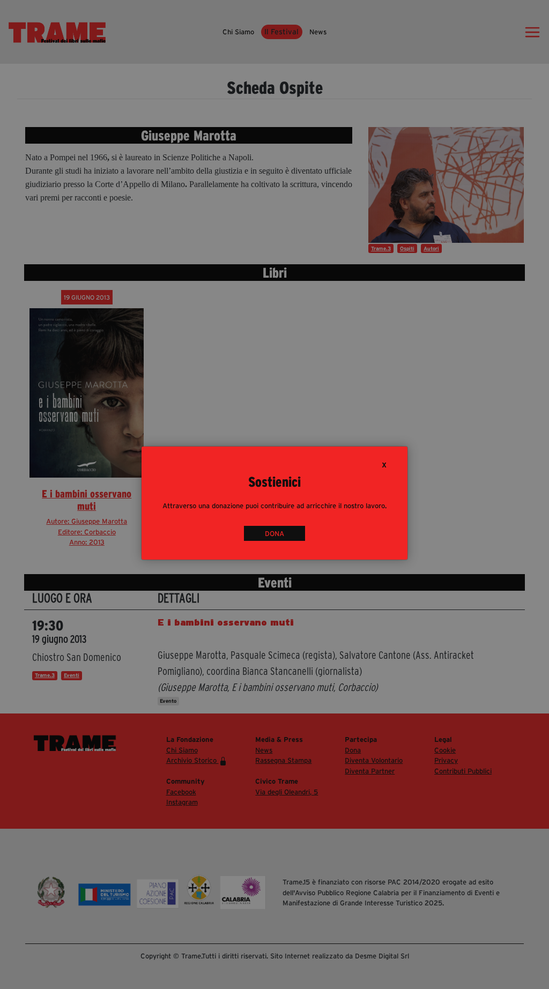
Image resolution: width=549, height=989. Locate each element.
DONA (274, 534)
